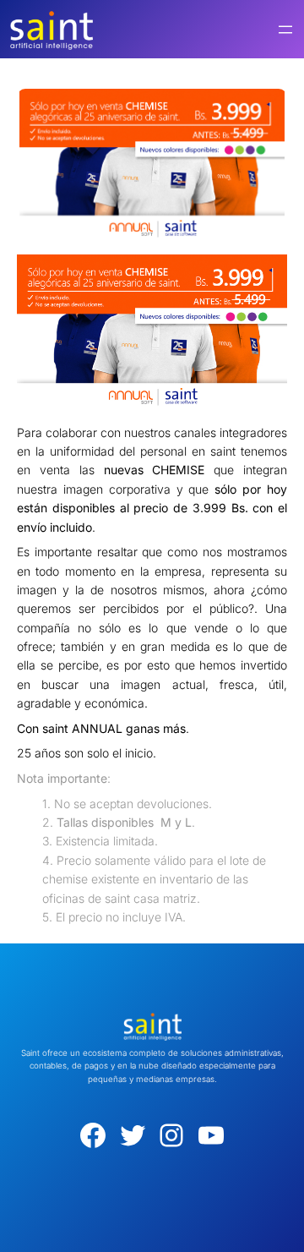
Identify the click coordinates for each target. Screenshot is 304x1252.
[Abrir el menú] (285, 29)
